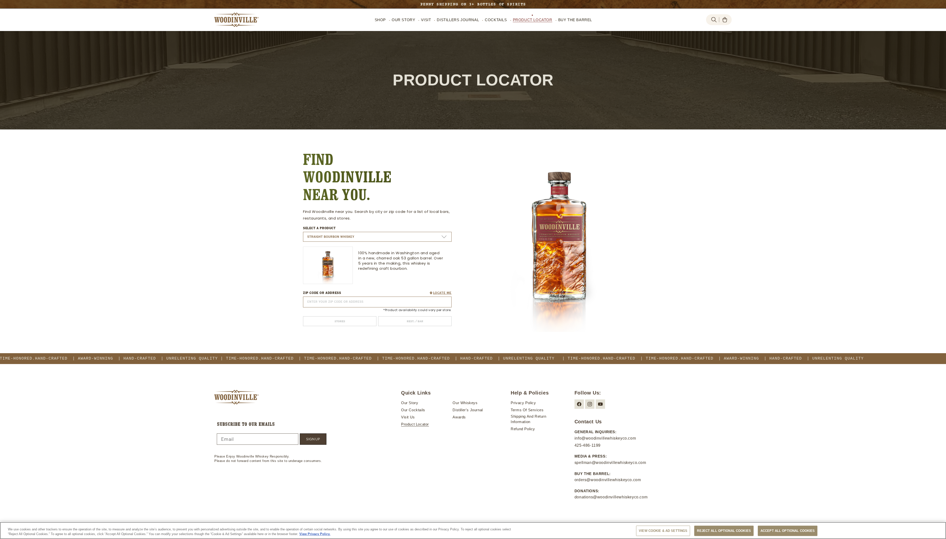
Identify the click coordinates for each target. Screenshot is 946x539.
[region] (473, 530)
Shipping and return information (528, 419)
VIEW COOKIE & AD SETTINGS (663, 531)
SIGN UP (313, 439)
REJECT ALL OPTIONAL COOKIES (724, 531)
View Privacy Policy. (314, 534)
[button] (714, 19)
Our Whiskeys (465, 403)
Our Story (409, 403)
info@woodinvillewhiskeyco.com (605, 438)
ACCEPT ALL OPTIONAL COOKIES (787, 531)
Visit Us (408, 417)
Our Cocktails (413, 410)
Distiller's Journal (468, 410)
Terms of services (527, 410)
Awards (459, 417)
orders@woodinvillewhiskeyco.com (607, 480)
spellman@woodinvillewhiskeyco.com (610, 462)
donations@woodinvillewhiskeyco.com (610, 497)
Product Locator (415, 424)
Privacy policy (523, 403)
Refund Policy (523, 429)
